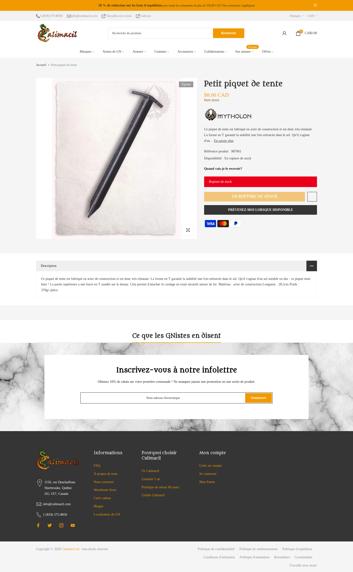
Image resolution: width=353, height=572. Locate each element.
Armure (138, 51)
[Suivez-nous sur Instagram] (61, 525)
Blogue (98, 506)
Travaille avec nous (118, 16)
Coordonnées (303, 557)
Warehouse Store (105, 490)
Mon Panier (207, 482)
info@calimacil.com (84, 16)
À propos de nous (105, 474)
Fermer (38, 5)
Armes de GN (112, 51)
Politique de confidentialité (216, 549)
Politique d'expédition (297, 549)
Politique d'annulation (254, 557)
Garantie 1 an (151, 479)
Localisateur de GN (107, 514)
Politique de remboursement (258, 549)
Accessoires (185, 51)
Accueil (41, 65)
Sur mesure (246, 51)
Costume (160, 51)
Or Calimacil (150, 471)
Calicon (145, 16)
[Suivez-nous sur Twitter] (50, 525)
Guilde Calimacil (153, 495)
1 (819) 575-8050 (51, 16)
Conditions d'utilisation (219, 557)
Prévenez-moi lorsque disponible (260, 210)
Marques (85, 51)
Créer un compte (210, 465)
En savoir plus (223, 141)
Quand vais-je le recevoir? (223, 168)
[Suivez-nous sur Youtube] (73, 525)
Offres (266, 51)
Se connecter (208, 474)
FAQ (97, 465)
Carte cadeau (102, 498)
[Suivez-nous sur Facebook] (38, 525)
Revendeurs (282, 557)
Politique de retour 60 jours (160, 487)
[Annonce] (176, 5)
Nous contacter (104, 482)
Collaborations (214, 51)
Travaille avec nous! (303, 565)
